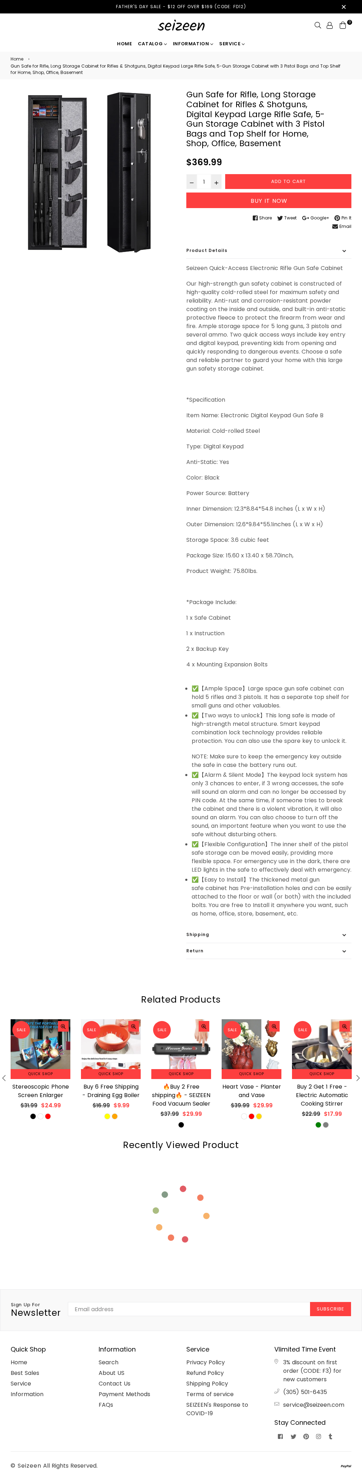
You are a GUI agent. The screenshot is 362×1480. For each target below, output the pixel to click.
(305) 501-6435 (305, 1392)
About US (111, 1373)
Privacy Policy (205, 1362)
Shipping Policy (207, 1383)
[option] (93, 172)
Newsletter (36, 1310)
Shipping (197, 934)
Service (230, 43)
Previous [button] (4, 1078)
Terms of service (210, 1394)
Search (108, 1362)
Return (195, 951)
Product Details (206, 250)
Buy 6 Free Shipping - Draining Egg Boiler (40, 1091)
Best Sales (25, 1373)
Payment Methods (124, 1394)
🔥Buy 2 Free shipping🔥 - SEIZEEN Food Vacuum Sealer (111, 1095)
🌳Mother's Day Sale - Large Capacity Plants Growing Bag (322, 1095)
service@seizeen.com (313, 1405)
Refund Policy (205, 1373)
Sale (21, 1030)
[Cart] (343, 25)
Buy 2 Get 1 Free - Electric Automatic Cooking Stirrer (252, 1095)
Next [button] (358, 1078)
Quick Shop (40, 1074)
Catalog (151, 43)
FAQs (106, 1405)
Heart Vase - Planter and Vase (181, 1091)
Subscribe (330, 1309)
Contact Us (114, 1383)
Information (192, 43)
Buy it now (269, 201)
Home (124, 43)
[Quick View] (63, 1026)
